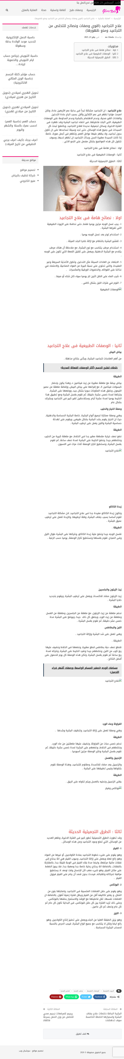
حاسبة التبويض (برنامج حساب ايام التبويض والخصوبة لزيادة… (20, 60)
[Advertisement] (83, 86)
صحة (43, 10)
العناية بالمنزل (29, 10)
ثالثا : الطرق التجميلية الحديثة (102, 57)
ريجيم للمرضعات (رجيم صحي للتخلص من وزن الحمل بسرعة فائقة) (58, 1017)
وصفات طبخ (76, 10)
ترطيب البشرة (78, 990)
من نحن (90, 2)
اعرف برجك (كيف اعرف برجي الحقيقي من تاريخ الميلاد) (20, 142)
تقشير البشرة (65, 990)
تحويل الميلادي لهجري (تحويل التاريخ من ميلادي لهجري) (20, 109)
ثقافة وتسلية (58, 10)
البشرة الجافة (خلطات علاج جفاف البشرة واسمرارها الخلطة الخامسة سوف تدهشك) (104, 1017)
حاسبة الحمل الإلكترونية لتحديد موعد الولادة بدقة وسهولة (20, 41)
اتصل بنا (81, 2)
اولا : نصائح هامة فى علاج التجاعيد (99, 50)
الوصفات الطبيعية (93, 990)
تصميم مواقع (27, 169)
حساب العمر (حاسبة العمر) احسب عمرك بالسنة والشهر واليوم (20, 125)
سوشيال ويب (24, 1051)
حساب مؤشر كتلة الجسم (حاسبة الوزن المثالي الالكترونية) (20, 78)
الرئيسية (91, 10)
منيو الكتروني (27, 180)
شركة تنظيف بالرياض (23, 175)
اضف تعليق (81, 1034)
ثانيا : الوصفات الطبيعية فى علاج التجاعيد (96, 54)
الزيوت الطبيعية (108, 990)
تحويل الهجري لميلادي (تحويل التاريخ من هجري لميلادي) (20, 94)
